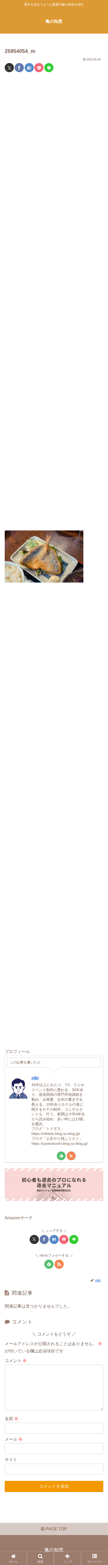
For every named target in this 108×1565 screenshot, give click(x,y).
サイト (11, 1459)
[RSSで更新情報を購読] (71, 1155)
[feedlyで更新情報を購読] (61, 1155)
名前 (11, 1418)
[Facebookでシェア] (19, 67)
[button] (97, 987)
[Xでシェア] (9, 67)
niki (35, 1078)
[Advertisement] (54, 304)
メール (14, 1439)
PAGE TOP (56, 1529)
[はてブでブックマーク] (29, 67)
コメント (16, 1360)
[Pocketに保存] (39, 67)
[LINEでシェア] (48, 67)
